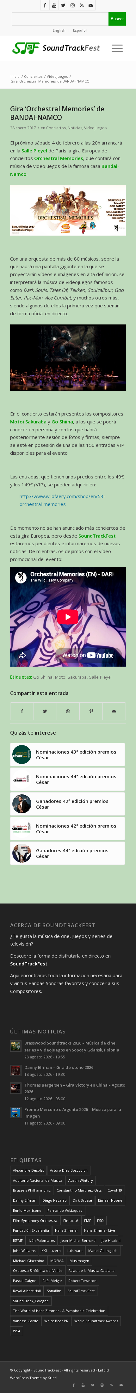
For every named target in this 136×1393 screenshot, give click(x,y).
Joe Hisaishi (111, 1240)
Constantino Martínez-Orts (79, 1190)
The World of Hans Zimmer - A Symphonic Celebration (59, 1310)
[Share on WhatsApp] (68, 711)
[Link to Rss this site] (81, 5)
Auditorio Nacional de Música (37, 1180)
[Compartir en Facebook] (22, 711)
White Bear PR (56, 1320)
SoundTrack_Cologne (31, 1300)
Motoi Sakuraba (71, 677)
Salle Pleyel (100, 677)
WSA (16, 1330)
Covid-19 (115, 1190)
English (59, 30)
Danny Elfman (24, 1200)
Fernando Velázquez (65, 1210)
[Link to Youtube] (54, 5)
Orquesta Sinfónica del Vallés (37, 1270)
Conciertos (56, 128)
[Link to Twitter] (63, 5)
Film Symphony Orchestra (35, 1220)
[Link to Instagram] (72, 5)
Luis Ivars (74, 1250)
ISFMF (18, 1240)
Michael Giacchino (28, 1260)
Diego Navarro (54, 1200)
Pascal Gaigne (24, 1280)
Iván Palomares (42, 1240)
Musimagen (79, 1260)
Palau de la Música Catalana (91, 1270)
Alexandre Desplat (28, 1170)
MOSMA (57, 1260)
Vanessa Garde (25, 1320)
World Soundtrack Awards (96, 1320)
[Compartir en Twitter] (45, 711)
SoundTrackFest (81, 1290)
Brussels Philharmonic (32, 1190)
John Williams (24, 1250)
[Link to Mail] (90, 5)
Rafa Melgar (52, 1280)
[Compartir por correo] (114, 711)
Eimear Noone (110, 1200)
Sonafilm (54, 1290)
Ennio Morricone (27, 1210)
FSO (100, 1220)
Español (80, 30)
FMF (87, 1220)
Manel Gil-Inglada (103, 1250)
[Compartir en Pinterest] (91, 711)
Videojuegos (95, 128)
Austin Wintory (80, 1180)
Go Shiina (43, 677)
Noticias (75, 128)
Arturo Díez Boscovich (69, 1170)
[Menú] (115, 48)
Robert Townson (82, 1280)
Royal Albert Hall (27, 1290)
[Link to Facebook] (44, 5)
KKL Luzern (51, 1250)
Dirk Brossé (82, 1200)
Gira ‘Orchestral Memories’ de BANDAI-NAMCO (57, 113)
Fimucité (70, 1220)
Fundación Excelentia (31, 1230)
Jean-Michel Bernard (78, 1240)
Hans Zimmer (66, 1230)
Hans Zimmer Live (99, 1230)
